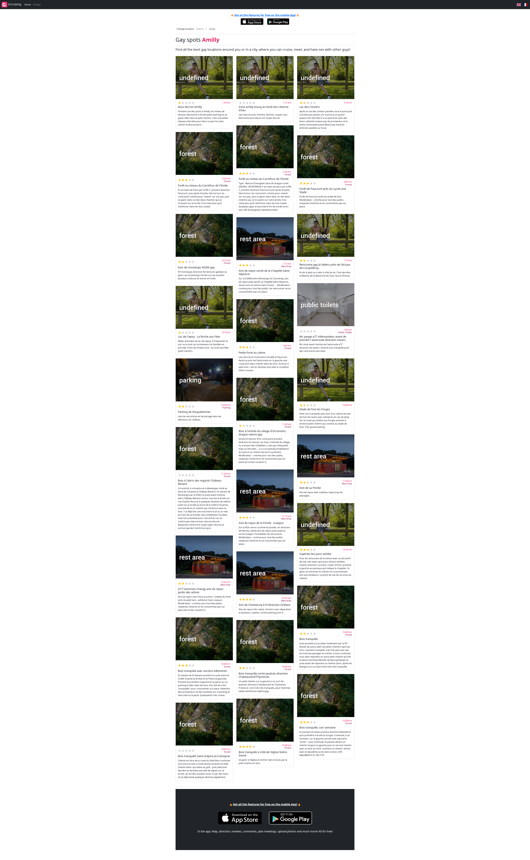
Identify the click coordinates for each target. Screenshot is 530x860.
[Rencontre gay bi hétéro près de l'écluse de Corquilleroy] (325, 235)
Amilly (212, 28)
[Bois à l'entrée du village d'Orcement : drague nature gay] (265, 399)
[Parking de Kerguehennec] (204, 379)
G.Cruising (14, 4)
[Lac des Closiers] (325, 77)
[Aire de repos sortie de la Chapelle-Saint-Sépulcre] (265, 238)
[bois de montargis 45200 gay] (204, 235)
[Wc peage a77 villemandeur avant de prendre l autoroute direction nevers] (325, 304)
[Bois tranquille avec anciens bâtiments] (204, 638)
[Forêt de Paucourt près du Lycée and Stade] (325, 156)
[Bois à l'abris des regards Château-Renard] (204, 448)
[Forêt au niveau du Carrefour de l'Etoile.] (265, 146)
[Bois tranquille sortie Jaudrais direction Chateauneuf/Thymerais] (265, 641)
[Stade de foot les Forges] (325, 379)
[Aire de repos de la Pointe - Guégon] (265, 491)
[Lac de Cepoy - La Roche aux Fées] (204, 307)
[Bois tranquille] (325, 607)
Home (27, 4)
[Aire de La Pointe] (325, 455)
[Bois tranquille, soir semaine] (325, 695)
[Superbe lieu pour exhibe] (325, 524)
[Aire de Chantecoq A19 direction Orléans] (265, 572)
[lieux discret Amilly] (204, 77)
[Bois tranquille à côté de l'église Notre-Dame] (265, 720)
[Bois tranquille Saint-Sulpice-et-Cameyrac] (204, 724)
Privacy (36, 4)
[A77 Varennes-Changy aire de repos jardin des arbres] (204, 557)
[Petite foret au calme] (265, 320)
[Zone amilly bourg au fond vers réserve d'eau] (265, 77)
